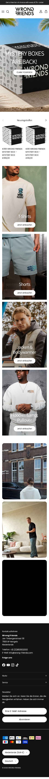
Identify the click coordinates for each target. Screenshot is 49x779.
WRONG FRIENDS (14, 770)
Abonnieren (24, 721)
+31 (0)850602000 (19, 651)
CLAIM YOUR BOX (24, 74)
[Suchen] (9, 14)
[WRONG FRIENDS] (24, 13)
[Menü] (3, 14)
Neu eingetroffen (24, 122)
